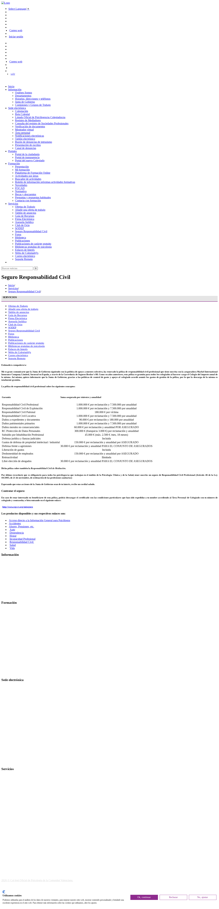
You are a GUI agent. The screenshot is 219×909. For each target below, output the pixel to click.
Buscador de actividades (28, 178)
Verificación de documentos (30, 126)
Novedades (21, 185)
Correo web (15, 30)
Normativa (21, 191)
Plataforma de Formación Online (32, 172)
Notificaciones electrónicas (29, 135)
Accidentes (15, 523)
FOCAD (20, 188)
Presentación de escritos (28, 145)
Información (14, 89)
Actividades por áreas (26, 175)
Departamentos (23, 95)
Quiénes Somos (23, 92)
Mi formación (22, 169)
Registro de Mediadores (28, 120)
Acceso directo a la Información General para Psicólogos (39, 520)
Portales (12, 151)
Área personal (22, 132)
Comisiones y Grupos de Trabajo (33, 104)
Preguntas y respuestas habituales (33, 197)
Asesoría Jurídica (24, 222)
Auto (12, 529)
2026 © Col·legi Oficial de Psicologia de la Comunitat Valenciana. (37, 880)
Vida (12, 548)
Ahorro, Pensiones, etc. (21, 526)
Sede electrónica (17, 108)
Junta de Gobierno (25, 101)
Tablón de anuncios (25, 212)
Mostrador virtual (24, 129)
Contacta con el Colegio (14, 762)
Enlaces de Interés (25, 249)
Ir (35, 268)
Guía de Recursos (24, 215)
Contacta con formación (28, 200)
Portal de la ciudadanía (27, 154)
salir (13, 73)
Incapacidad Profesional (22, 538)
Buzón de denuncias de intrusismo (33, 141)
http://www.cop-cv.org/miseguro (17, 507)
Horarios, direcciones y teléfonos (32, 98)
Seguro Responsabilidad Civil (31, 231)
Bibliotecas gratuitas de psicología (33, 246)
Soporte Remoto (24, 259)
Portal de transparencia (27, 157)
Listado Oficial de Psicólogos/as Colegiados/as (40, 117)
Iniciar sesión (16, 36)
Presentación (22, 166)
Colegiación (21, 111)
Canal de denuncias (25, 148)
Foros (18, 234)
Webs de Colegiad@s (26, 252)
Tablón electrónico (25, 138)
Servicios (13, 203)
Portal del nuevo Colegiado (29, 160)
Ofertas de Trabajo (25, 206)
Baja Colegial (22, 114)
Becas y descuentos (25, 194)
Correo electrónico (25, 256)
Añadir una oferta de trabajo (30, 209)
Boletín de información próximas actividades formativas (45, 182)
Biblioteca (20, 237)
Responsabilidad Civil (22, 542)
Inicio (11, 86)
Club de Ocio (22, 225)
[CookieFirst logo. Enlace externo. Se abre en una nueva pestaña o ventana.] (4, 891)
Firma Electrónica (24, 219)
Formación (14, 163)
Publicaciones (22, 240)
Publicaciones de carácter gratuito (33, 243)
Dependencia (17, 532)
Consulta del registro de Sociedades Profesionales (41, 123)
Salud (13, 545)
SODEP (19, 228)
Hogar (13, 535)
